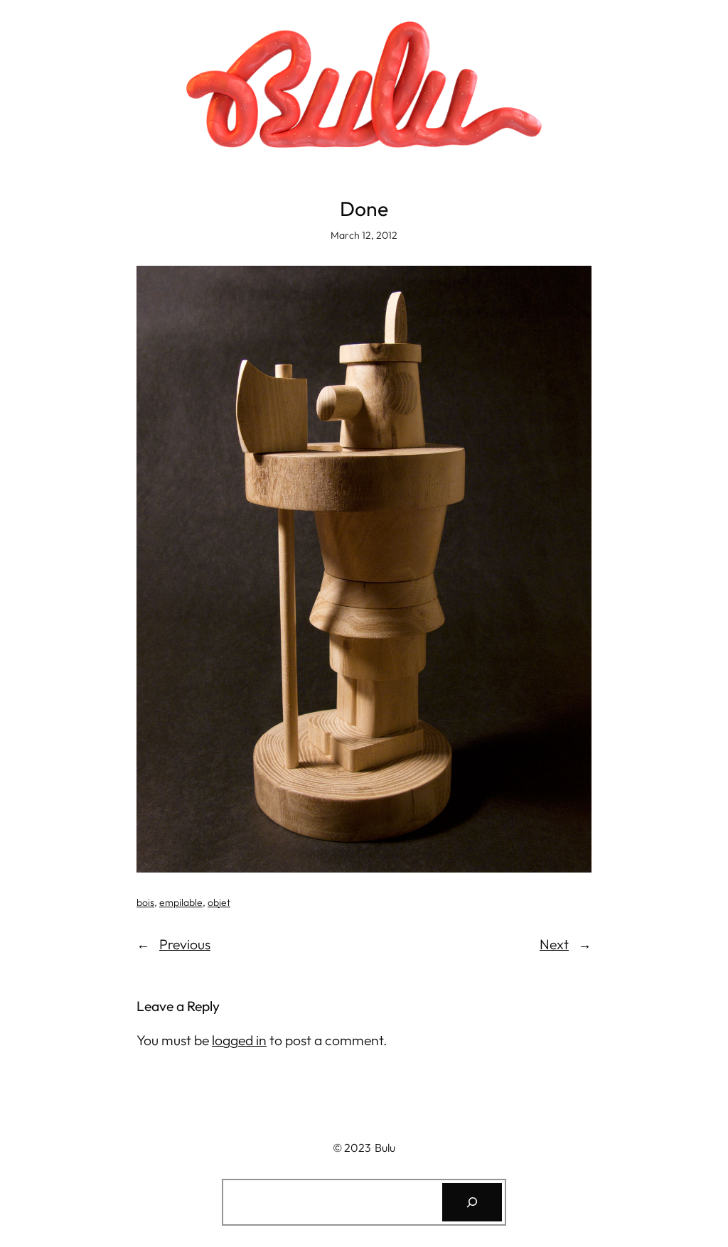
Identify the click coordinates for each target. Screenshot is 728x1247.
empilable (181, 902)
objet (219, 902)
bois (145, 902)
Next (554, 944)
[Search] (472, 1202)
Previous (184, 944)
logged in (239, 1040)
